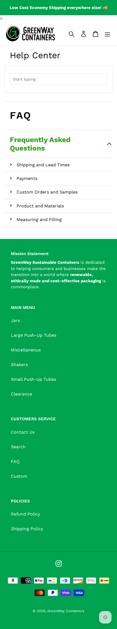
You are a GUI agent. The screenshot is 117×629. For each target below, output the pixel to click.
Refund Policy (25, 514)
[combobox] (58, 79)
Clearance (21, 394)
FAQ (15, 461)
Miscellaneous (26, 349)
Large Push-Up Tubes (33, 335)
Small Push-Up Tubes (33, 379)
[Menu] (107, 33)
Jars (15, 320)
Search (18, 446)
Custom (19, 476)
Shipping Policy (27, 528)
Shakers (19, 364)
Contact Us (23, 432)
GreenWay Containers (65, 611)
